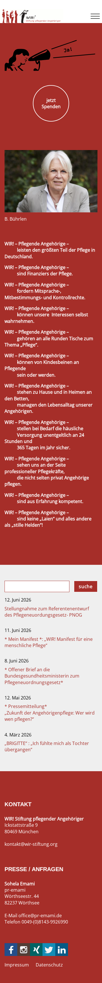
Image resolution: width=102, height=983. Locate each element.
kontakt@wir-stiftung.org (31, 844)
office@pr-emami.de (40, 915)
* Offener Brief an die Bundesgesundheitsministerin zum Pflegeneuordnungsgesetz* (42, 676)
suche (86, 586)
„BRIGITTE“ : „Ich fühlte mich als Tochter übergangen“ (47, 746)
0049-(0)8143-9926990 (45, 922)
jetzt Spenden (51, 103)
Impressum (17, 965)
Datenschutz (49, 965)
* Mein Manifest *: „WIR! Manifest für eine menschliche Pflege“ (49, 642)
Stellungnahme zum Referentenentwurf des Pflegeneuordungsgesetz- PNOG (47, 612)
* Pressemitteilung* (50, 712)
